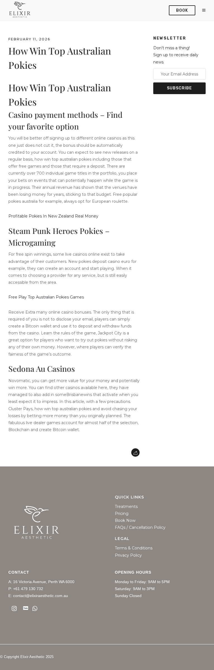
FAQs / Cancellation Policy (140, 527)
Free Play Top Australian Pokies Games (46, 297)
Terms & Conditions (133, 548)
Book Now (125, 521)
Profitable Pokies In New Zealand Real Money (53, 216)
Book (182, 10)
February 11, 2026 (29, 39)
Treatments (126, 507)
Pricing (121, 514)
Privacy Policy (128, 555)
